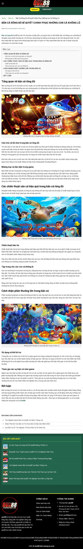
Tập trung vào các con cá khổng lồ (16, 66)
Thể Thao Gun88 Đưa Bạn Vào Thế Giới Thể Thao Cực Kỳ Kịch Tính (32, 472)
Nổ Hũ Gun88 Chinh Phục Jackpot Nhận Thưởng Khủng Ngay (30, 459)
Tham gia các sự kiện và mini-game (16, 73)
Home (4, 18)
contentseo (21, 28)
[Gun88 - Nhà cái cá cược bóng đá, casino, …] (41, 3)
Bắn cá (10, 18)
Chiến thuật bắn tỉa (11, 64)
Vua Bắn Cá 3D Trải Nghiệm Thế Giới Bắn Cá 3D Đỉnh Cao (25, 428)
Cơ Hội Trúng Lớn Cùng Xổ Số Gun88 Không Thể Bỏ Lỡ (28, 445)
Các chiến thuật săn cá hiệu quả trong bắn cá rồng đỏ (28, 61)
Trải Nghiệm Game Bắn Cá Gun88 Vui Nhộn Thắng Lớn (28, 465)
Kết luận (7, 76)
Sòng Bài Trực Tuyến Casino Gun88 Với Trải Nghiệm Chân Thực (31, 452)
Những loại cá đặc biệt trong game (16, 59)
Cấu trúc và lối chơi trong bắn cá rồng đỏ (18, 56)
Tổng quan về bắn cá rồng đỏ (16, 54)
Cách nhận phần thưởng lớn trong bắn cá (22, 68)
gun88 (4, 517)
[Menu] (3, 3)
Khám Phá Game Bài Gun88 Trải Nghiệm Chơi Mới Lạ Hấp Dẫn (31, 479)
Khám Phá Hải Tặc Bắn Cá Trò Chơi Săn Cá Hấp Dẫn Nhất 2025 (27, 424)
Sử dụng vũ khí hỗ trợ (12, 71)
